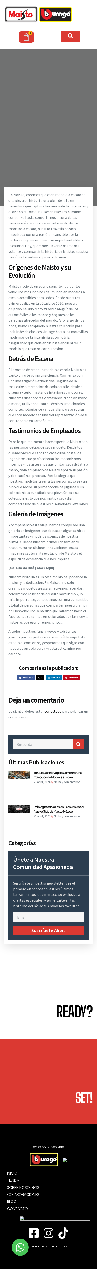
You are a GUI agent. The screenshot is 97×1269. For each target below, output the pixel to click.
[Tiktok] (63, 1233)
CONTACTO (17, 1208)
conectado (52, 711)
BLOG (12, 1201)
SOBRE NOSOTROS (23, 1187)
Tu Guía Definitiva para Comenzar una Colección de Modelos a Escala (57, 775)
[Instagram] (48, 1233)
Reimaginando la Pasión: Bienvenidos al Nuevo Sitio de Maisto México (58, 809)
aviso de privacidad (48, 1146)
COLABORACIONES (23, 1194)
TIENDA (13, 1180)
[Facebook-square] (33, 1233)
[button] (25, 677)
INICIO (12, 1173)
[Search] (78, 744)
